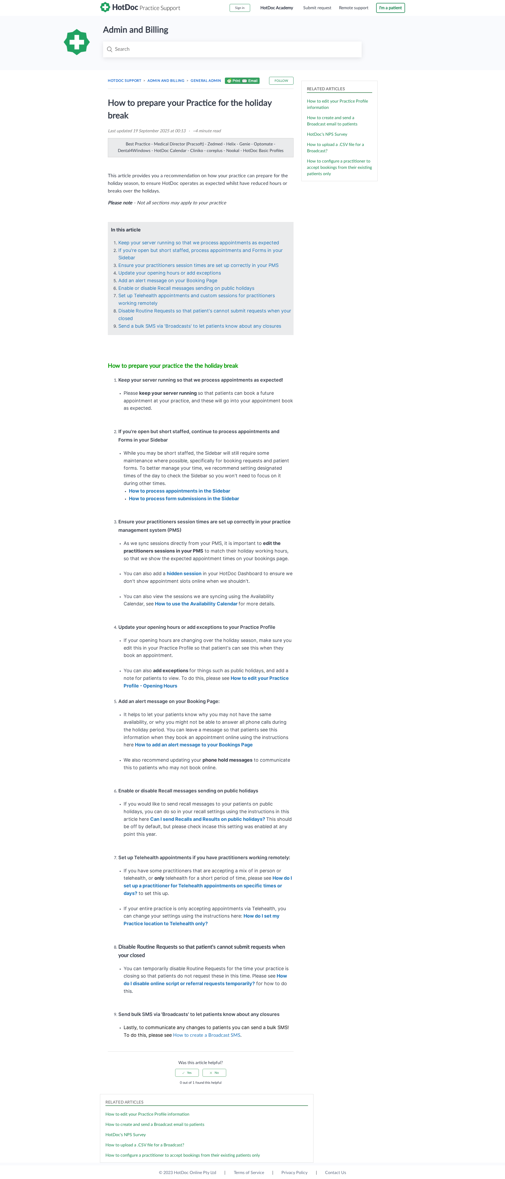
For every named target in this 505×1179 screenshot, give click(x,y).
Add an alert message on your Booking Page (167, 280)
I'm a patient (390, 8)
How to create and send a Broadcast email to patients (154, 1124)
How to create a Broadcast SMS (206, 1035)
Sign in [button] (240, 7)
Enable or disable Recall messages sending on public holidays (186, 288)
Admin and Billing (166, 81)
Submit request (317, 8)
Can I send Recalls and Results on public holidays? (207, 819)
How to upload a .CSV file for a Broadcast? (144, 1145)
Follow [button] (281, 80)
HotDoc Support (124, 81)
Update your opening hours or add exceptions (169, 273)
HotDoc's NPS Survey (327, 134)
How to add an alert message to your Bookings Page (194, 744)
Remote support (353, 8)
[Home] (140, 11)
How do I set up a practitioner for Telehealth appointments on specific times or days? (208, 885)
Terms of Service (249, 1173)
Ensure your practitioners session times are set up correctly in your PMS (198, 265)
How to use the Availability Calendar (196, 603)
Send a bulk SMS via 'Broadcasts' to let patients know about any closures (200, 326)
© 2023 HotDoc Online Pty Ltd (187, 1173)
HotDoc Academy (276, 8)
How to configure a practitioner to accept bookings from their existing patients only (339, 167)
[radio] (187, 1073)
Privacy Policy (294, 1173)
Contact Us (335, 1173)
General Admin (206, 81)
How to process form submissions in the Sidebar (184, 498)
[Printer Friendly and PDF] (242, 82)
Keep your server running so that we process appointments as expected (198, 242)
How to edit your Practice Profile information (147, 1114)
